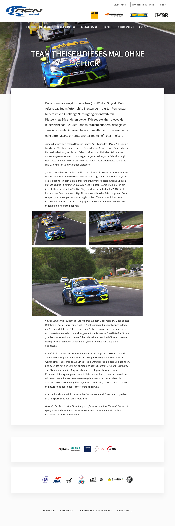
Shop (163, 5)
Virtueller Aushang (143, 5)
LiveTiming (120, 5)
